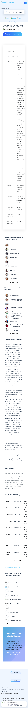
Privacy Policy (4, 700)
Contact (17, 34)
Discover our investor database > (14, 653)
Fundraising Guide (5, 698)
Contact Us (10, 700)
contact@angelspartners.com (10, 693)
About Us (12, 698)
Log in (15, 680)
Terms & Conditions (20, 698)
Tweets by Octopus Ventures (12, 567)
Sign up (16, 672)
